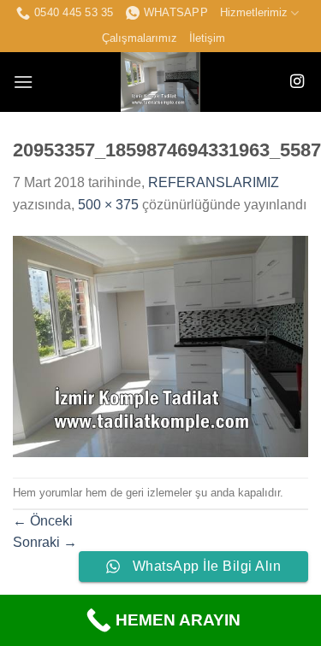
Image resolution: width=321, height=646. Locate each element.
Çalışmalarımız (139, 38)
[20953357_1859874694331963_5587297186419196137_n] (160, 345)
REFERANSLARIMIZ (213, 182)
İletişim (207, 38)
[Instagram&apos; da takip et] (297, 82)
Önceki (43, 521)
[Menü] (23, 82)
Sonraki (45, 542)
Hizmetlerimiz (254, 12)
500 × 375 (108, 204)
